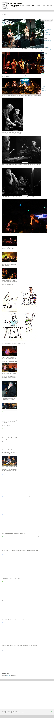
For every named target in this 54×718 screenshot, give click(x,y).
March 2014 (42, 65)
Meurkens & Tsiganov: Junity (45, 49)
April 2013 (42, 67)
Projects (43, 5)
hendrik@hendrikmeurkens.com (11, 711)
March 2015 (42, 60)
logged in (8, 675)
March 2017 (42, 58)
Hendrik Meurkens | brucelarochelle (43, 46)
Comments (43, 88)
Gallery (33, 5)
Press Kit (38, 5)
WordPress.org (43, 90)
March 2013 (42, 69)
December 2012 (43, 71)
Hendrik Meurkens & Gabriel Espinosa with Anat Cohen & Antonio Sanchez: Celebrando (45, 42)
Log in (41, 84)
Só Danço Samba (43, 27)
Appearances (28, 5)
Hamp (41, 25)
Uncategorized (43, 79)
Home (51, 5)
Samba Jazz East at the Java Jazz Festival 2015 (45, 30)
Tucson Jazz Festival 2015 (45, 32)
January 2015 (42, 61)
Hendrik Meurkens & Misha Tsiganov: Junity (45, 53)
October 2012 (42, 74)
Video (47, 5)
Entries (42, 86)
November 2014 (43, 63)
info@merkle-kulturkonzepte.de (19, 712)
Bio (17, 5)
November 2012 (43, 73)
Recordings (22, 5)
